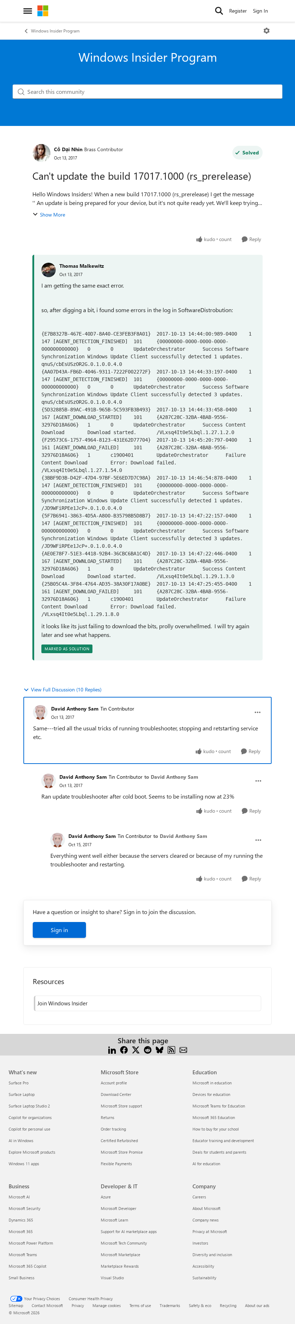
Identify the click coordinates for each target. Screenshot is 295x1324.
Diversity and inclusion (212, 1254)
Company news (205, 1220)
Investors (200, 1243)
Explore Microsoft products (32, 1152)
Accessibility (203, 1266)
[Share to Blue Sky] (159, 1049)
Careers (199, 1197)
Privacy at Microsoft (209, 1231)
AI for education (206, 1163)
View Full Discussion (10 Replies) (66, 689)
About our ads (257, 1305)
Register (238, 10)
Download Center (116, 1094)
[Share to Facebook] (124, 1049)
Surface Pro (18, 1082)
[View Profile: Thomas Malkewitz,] (48, 270)
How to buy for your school (215, 1129)
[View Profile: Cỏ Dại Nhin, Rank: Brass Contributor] (41, 153)
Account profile (114, 1082)
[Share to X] (136, 1049)
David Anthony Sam (75, 708)
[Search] (219, 10)
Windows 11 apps (24, 1163)
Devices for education (211, 1094)
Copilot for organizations (30, 1117)
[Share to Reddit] (147, 1049)
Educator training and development (223, 1140)
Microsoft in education (212, 1082)
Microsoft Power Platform (31, 1243)
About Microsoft (206, 1208)
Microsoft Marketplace (120, 1254)
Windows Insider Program (55, 31)
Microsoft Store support (121, 1106)
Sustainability (204, 1277)
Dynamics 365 (21, 1220)
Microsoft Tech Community (124, 1243)
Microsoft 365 (21, 1231)
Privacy (78, 1305)
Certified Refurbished (119, 1140)
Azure (106, 1197)
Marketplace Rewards (120, 1266)
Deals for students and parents (219, 1152)
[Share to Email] (183, 1049)
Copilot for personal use (29, 1129)
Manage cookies (106, 1305)
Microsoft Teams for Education (218, 1106)
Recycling (228, 1305)
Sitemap (16, 1305)
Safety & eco (200, 1305)
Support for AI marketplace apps (129, 1231)
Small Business (22, 1277)
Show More (52, 214)
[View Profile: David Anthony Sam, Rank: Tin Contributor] (40, 712)
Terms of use (140, 1305)
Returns (107, 1117)
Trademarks (170, 1305)
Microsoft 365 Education (213, 1117)
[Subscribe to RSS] (171, 1049)
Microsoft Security (24, 1208)
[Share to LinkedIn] (112, 1049)
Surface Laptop (22, 1094)
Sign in (59, 930)
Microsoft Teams (23, 1254)
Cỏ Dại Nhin (68, 149)
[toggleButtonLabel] (267, 31)
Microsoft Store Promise (122, 1152)
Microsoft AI (19, 1197)
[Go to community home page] (42, 10)
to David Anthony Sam (171, 776)
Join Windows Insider (62, 1003)
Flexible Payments (116, 1163)
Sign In (260, 10)
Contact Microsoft (47, 1305)
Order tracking (113, 1129)
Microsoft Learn (114, 1220)
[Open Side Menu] (28, 10)
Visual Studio (112, 1277)
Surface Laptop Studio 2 (29, 1106)
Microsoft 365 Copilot (27, 1266)
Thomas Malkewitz (81, 265)
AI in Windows (21, 1140)
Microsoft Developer (118, 1208)
